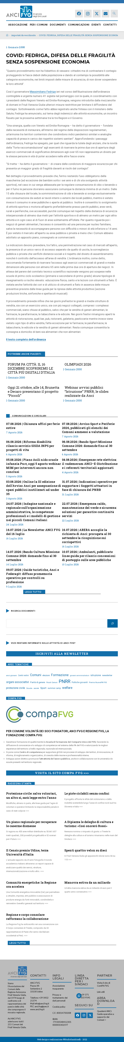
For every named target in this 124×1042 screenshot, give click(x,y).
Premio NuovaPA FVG (98, 682)
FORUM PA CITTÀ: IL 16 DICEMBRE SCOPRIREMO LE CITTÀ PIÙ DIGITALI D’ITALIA (31, 368)
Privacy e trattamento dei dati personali (59, 998)
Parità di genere (37, 682)
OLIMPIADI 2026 (78, 364)
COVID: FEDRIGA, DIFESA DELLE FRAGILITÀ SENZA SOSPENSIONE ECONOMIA (80, 35)
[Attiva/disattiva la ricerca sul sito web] (114, 13)
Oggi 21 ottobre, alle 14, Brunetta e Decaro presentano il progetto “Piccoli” (33, 391)
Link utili (101, 992)
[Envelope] (105, 13)
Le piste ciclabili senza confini (86, 793)
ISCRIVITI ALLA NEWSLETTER (62, 654)
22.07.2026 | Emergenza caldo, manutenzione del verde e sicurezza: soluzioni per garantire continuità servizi (89, 510)
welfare (67, 688)
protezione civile (15, 687)
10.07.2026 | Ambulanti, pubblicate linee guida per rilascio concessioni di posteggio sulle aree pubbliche (88, 556)
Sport (43, 688)
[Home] (7, 35)
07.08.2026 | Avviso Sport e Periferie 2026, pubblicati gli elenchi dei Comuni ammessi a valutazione (88, 428)
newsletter (107, 675)
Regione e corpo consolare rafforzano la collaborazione (27, 917)
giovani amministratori (79, 675)
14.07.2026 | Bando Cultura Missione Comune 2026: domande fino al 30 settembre (33, 556)
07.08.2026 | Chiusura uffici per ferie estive (33, 426)
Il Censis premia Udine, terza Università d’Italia (27, 852)
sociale (36, 688)
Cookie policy (58, 1006)
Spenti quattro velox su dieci (85, 850)
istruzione (96, 675)
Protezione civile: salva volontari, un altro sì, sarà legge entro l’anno (31, 795)
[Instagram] (88, 13)
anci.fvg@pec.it (42, 1006)
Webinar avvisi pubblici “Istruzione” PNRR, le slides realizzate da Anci (86, 391)
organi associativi (17, 682)
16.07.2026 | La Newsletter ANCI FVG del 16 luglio (33, 532)
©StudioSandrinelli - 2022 (75, 1039)
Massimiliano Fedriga (43, 91)
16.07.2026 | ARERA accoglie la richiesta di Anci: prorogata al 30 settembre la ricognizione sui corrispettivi (86, 536)
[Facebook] (79, 13)
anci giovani (11, 675)
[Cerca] (112, 623)
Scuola (29, 688)
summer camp (54, 688)
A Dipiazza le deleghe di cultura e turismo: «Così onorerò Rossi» (88, 824)
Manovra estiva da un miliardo (87, 882)
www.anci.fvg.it (37, 1009)
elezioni (46, 675)
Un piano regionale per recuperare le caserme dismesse (31, 824)
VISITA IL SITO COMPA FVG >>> (62, 773)
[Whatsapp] (79, 995)
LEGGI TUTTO (33, 591)
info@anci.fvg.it (42, 1003)
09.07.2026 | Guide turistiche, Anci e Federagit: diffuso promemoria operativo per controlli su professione (32, 576)
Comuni (35, 675)
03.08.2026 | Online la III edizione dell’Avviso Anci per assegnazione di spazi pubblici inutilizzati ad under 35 (33, 488)
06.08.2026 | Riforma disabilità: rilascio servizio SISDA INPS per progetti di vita (30, 446)
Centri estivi (23, 675)
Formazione (60, 675)
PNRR (64, 681)
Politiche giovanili (80, 682)
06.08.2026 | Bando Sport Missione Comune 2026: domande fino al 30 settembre (87, 446)
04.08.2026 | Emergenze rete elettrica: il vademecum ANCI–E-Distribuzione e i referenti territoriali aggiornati (90, 464)
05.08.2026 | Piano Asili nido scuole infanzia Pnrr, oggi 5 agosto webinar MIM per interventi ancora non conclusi (33, 466)
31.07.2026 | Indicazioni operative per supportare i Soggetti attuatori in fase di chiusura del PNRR (89, 486)
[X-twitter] (97, 13)
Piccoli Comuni (51, 682)
